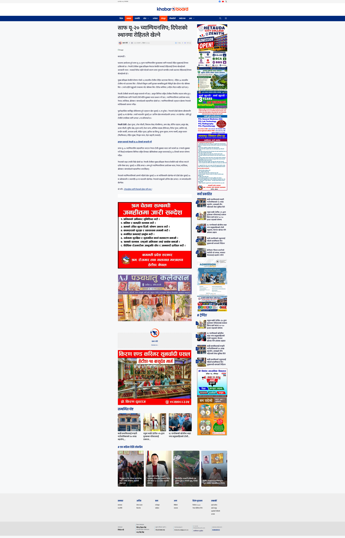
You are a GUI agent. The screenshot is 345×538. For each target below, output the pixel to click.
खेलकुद (163, 18)
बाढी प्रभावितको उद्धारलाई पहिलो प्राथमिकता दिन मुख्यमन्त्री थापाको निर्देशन (216, 241)
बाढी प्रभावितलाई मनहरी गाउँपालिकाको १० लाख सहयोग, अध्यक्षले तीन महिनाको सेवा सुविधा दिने (216, 203)
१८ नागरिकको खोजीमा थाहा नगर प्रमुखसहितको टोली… (180, 435)
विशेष (121, 18)
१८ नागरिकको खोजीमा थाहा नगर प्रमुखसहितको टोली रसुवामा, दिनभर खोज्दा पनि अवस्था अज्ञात (217, 228)
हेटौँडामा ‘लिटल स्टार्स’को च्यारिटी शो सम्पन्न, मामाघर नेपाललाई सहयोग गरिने (216, 253)
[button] (220, 18)
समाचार (128, 18)
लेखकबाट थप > (154, 345)
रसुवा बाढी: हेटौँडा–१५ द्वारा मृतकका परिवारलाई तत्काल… (154, 436)
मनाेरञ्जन (182, 18)
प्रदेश (144, 18)
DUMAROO (216, 530)
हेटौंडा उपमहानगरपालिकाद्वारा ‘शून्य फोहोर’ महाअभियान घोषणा (214, 482)
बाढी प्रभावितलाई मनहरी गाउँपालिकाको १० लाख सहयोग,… (127, 436)
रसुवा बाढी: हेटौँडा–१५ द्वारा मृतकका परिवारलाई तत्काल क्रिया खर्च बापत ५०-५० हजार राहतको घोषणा (216, 216)
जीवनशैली (172, 18)
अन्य (190, 18)
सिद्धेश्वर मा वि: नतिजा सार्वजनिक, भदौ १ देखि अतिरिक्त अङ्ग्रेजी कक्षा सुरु (131, 481)
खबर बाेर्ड (125, 43)
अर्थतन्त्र (155, 18)
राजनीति (137, 18)
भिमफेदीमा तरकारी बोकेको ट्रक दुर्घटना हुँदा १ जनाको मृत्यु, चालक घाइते (186, 481)
